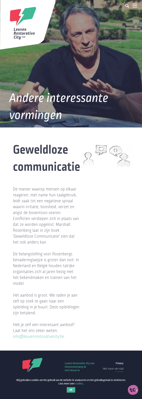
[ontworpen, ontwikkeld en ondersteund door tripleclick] (133, 390)
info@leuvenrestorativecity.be (38, 337)
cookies (79, 383)
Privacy (120, 363)
